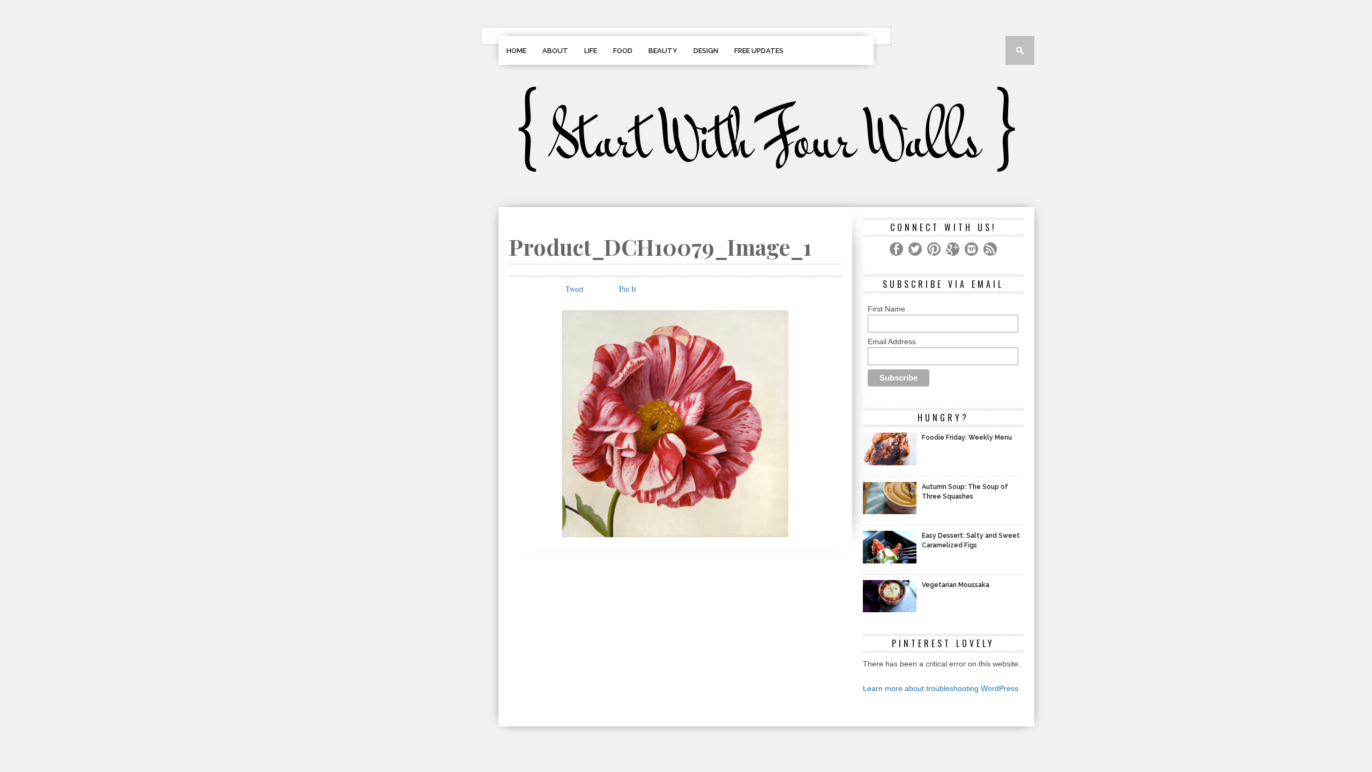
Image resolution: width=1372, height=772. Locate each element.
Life (590, 51)
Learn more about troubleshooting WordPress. (941, 688)
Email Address (892, 341)
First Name (886, 309)
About (555, 51)
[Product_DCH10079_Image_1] (675, 533)
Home (516, 51)
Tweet (574, 289)
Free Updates (759, 51)
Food (622, 51)
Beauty (662, 51)
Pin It (627, 289)
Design (706, 51)
